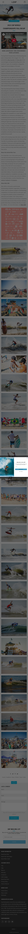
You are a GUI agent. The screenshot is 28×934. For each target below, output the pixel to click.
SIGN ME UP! (21, 469)
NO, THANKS (21, 471)
